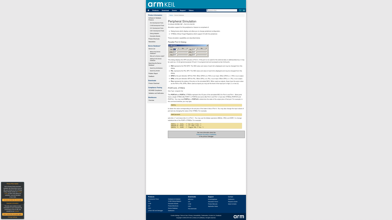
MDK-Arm (190, 199)
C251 (149, 208)
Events (174, 10)
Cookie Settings (175, 215)
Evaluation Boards (155, 36)
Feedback (151, 76)
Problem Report (153, 73)
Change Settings (12, 217)
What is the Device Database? (155, 52)
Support (183, 10)
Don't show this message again (12, 214)
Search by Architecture (156, 68)
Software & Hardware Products (155, 19)
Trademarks (204, 215)
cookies (17, 211)
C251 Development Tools (157, 31)
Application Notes (213, 206)
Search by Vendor (155, 71)
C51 (149, 206)
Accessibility (197, 215)
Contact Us (212, 215)
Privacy (191, 215)
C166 (149, 203)
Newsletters (152, 42)
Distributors (171, 210)
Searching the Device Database (155, 64)
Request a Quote (232, 201)
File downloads (192, 208)
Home (171, 15)
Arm (149, 201)
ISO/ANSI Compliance (155, 90)
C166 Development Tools (157, 25)
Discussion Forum (213, 201)
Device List (152, 49)
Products (155, 10)
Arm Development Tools (156, 23)
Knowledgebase (212, 199)
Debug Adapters (154, 33)
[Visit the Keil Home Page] (148, 10)
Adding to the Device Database (156, 59)
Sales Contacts (232, 204)
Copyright (179, 217)
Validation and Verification (156, 93)
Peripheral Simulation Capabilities (206, 134)
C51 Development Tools (156, 28)
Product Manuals (212, 204)
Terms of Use (184, 215)
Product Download (154, 83)
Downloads (192, 197)
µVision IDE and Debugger (155, 210)
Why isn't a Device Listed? (157, 56)
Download (165, 10)
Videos (191, 10)
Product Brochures (154, 39)
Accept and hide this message (12, 200)
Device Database (173, 208)
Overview (151, 100)
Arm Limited (193, 217)
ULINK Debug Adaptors (174, 201)
